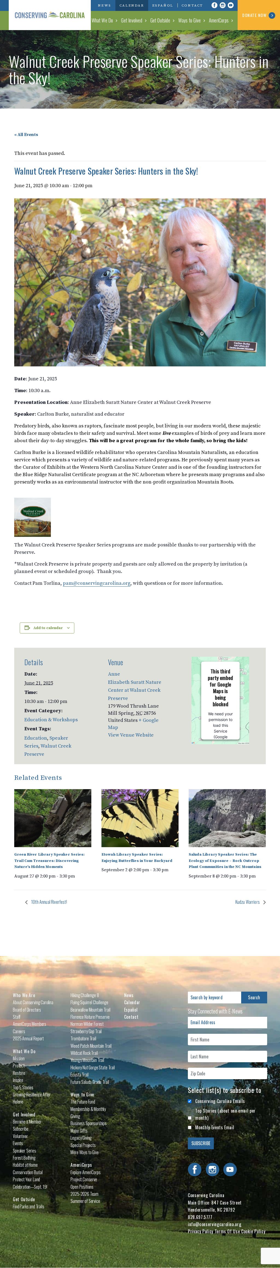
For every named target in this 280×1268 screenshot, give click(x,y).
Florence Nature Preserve (90, 1017)
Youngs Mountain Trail (87, 1060)
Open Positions (82, 1186)
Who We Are (24, 995)
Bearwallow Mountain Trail (90, 1009)
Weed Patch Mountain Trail (91, 1046)
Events (18, 1143)
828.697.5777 (200, 1217)
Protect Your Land (26, 1179)
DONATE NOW (254, 15)
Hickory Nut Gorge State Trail (93, 1067)
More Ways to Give (84, 1152)
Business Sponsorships (89, 1123)
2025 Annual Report (28, 1038)
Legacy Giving (81, 1137)
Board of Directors (27, 1009)
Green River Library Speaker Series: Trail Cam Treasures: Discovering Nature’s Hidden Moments (49, 860)
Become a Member (27, 1121)
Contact (192, 5)
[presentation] (52, 818)
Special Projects (83, 1145)
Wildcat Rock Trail (84, 1053)
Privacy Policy (200, 1231)
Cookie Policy (253, 1231)
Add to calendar (48, 628)
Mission (19, 1058)
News (104, 5)
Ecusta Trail (79, 1074)
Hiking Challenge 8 (85, 995)
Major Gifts (79, 1130)
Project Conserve (84, 1179)
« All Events (26, 134)
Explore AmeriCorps (85, 1172)
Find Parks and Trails (28, 1206)
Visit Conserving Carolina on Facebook (214, 5)
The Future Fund (83, 1101)
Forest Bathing (24, 1157)
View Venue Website (131, 735)
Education (35, 738)
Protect (19, 1065)
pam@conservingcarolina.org (96, 583)
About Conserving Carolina (33, 1002)
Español (162, 5)
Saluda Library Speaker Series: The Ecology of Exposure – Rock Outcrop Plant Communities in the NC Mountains (225, 860)
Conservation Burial (28, 1172)
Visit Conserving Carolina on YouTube (231, 5)
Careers (19, 1031)
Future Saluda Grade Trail (90, 1082)
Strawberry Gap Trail (86, 1031)
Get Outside (160, 20)
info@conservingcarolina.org (214, 1224)
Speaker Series (24, 1150)
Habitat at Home (25, 1165)
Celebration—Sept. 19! (30, 1186)
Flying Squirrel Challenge (89, 1002)
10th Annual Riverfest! (48, 902)
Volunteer (20, 1136)
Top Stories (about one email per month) (225, 1114)
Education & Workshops (51, 720)
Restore (19, 1073)
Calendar (131, 5)
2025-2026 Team (84, 1194)
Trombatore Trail (83, 1038)
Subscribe (20, 1128)
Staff (17, 1017)
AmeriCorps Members (29, 1024)
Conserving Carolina (50, 15)
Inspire (18, 1080)
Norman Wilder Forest (87, 1024)
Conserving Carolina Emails (220, 1101)
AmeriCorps (219, 20)
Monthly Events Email (214, 1127)
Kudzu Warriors (248, 902)
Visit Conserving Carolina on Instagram (223, 5)
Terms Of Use (227, 1231)
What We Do (102, 20)
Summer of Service (85, 1201)
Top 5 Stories (23, 1087)
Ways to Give (189, 20)
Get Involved (131, 20)
